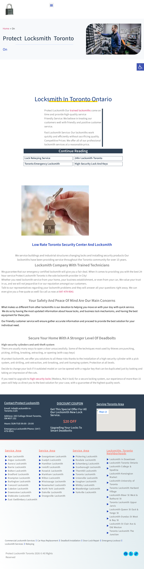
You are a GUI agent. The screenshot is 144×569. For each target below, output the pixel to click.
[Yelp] (131, 554)
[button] (51, 5)
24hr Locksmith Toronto (88, 158)
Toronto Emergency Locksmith (42, 164)
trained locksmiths (80, 110)
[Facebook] (125, 554)
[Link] (136, 554)
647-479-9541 (66, 292)
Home (6, 28)
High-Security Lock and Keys (91, 164)
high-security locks (40, 379)
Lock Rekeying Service (37, 158)
